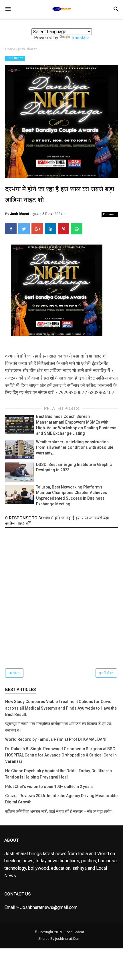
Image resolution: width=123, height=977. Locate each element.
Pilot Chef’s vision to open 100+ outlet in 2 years (49, 786)
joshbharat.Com (67, 939)
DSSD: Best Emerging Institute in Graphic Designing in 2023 (74, 467)
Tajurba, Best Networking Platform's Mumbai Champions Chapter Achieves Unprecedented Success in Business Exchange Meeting (71, 495)
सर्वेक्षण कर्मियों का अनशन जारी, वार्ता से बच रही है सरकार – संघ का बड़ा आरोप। (59, 811)
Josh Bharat (15, 58)
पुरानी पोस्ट (106, 673)
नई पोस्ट (14, 673)
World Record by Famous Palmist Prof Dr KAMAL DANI (55, 739)
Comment (110, 214)
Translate (80, 37)
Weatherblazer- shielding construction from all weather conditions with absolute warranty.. (74, 447)
